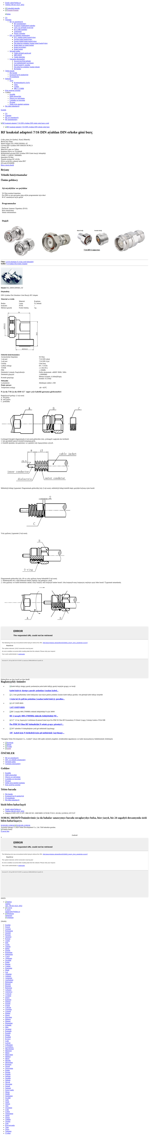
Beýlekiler (17, 69)
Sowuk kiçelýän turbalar (22, 61)
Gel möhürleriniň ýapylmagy (24, 63)
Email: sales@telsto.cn (13, 3)
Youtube (16, 10)
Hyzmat (12, 102)
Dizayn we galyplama (17, 98)
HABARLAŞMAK (8, 825)
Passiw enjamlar (19, 33)
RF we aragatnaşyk (16, 22)
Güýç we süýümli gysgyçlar (23, 27)
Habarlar (8, 79)
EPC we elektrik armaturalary (20, 35)
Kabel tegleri (18, 49)
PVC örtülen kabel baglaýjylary (25, 37)
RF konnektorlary (20, 24)
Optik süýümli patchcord (22, 53)
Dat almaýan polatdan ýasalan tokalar (27, 67)
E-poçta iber (5, 831)
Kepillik (12, 94)
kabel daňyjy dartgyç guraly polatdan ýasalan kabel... (34, 690)
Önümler (8, 20)
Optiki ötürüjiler (19, 57)
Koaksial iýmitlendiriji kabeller (24, 26)
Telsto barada (9, 71)
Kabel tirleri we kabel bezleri (24, 45)
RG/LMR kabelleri (20, 29)
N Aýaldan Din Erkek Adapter (16, 264)
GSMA (16, 86)
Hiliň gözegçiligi (15, 96)
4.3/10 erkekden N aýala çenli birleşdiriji (19, 262)
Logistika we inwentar (17, 100)
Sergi (11, 81)
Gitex (16, 84)
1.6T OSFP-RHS (17, 707)
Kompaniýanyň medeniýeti (19, 75)
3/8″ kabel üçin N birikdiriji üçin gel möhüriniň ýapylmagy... (37, 733)
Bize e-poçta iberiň (7, 165)
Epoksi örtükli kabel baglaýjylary (25, 41)
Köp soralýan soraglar (12, 90)
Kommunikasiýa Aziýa (22, 83)
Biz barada (13, 73)
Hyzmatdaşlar (14, 77)
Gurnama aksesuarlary (17, 59)
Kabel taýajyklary (20, 47)
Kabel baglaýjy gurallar (22, 65)
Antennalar (18, 31)
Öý (6, 18)
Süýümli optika (15, 51)
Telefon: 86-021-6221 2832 (14, 5)
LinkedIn (16, 8)
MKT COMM (19, 88)
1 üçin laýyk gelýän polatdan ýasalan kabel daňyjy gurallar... (37, 699)
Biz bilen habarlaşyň (12, 106)
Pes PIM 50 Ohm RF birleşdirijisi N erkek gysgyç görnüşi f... (37, 724)
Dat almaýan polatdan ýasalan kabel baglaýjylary (31, 43)
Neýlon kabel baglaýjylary (23, 39)
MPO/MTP (18, 55)
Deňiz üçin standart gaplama (19, 104)
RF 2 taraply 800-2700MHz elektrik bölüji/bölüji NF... (34, 716)
